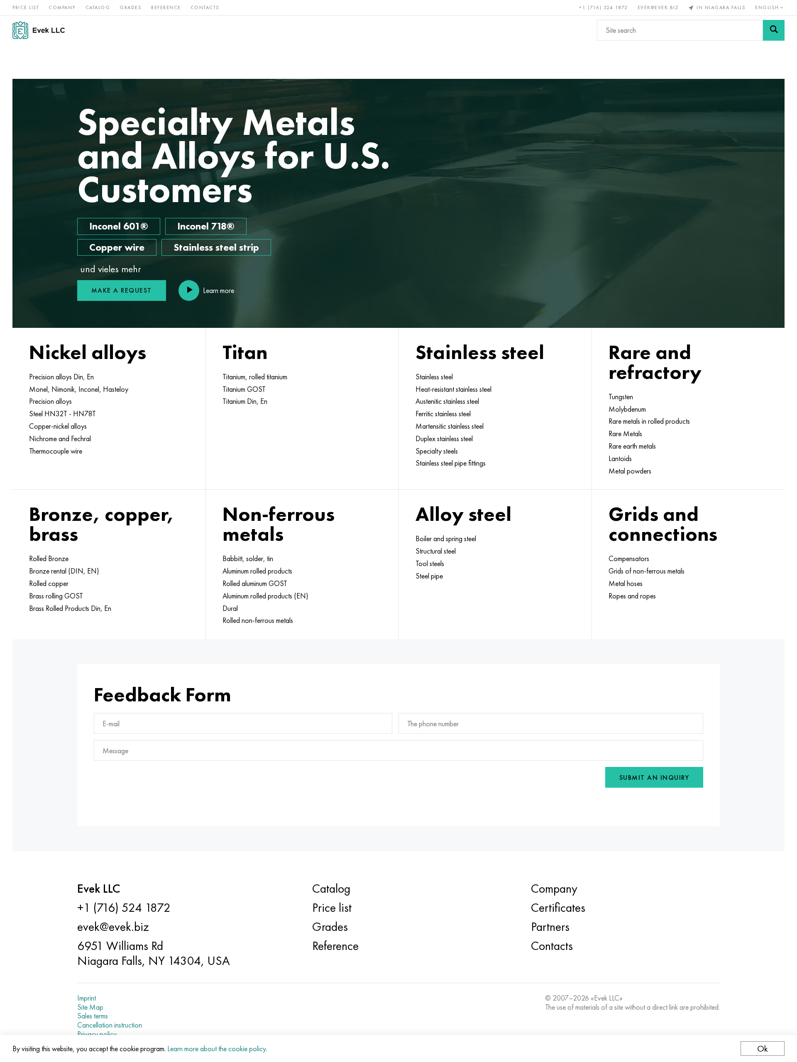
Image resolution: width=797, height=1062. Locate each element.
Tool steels (430, 563)
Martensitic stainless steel (450, 426)
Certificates (558, 907)
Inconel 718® (206, 226)
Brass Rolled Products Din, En (70, 608)
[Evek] (41, 30)
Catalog (98, 7)
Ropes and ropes (632, 596)
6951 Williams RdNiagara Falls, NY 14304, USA (153, 953)
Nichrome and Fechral (60, 439)
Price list (25, 7)
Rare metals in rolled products (649, 421)
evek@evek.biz (658, 7)
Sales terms (92, 1015)
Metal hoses (626, 583)
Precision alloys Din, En (61, 377)
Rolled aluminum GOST (254, 583)
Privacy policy (97, 1034)
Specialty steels (437, 451)
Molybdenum (627, 409)
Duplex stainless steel (444, 439)
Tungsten (621, 397)
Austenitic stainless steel (447, 401)
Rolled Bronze (48, 558)
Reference (166, 7)
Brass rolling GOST (56, 596)
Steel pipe (429, 576)
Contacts (205, 7)
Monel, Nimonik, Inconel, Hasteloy (78, 389)
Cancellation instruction (109, 1025)
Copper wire (116, 247)
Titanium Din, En (244, 401)
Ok (762, 1048)
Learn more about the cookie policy (216, 1048)
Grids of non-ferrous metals (647, 571)
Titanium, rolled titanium (254, 377)
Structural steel (436, 551)
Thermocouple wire (55, 451)
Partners (550, 926)
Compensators (629, 558)
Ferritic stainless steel (443, 414)
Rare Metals (625, 434)
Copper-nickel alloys (58, 426)
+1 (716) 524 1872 (603, 7)
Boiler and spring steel (446, 539)
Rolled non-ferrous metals (257, 620)
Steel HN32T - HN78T (62, 414)
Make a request (121, 290)
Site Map (90, 1007)
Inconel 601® (118, 226)
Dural (230, 608)
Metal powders (630, 471)
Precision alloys (50, 401)
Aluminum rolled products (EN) (265, 596)
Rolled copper (48, 583)
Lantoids (620, 458)
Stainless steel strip (216, 247)
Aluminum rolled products (257, 571)
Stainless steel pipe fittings (451, 463)
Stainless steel (434, 377)
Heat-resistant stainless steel (453, 389)
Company (62, 7)
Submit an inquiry (654, 777)
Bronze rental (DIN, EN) (64, 571)
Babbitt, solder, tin (247, 558)
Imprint (86, 998)
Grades (131, 7)
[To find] (774, 30)
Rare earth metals (632, 446)
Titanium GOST (244, 389)
